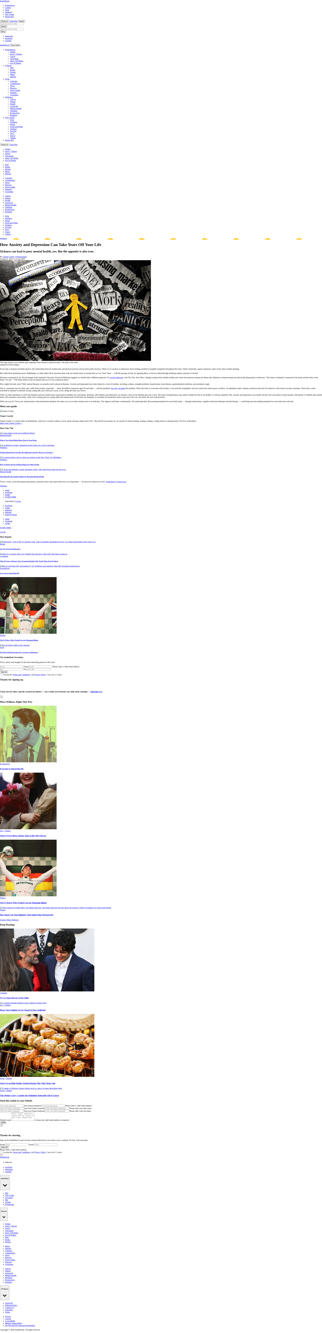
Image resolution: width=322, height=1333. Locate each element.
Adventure (14, 59)
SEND (3, 1123)
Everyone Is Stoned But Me (9, 573)
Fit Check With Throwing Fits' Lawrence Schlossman (19, 652)
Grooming (14, 95)
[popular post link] (48, 542)
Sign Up (4, 672)
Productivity (15, 113)
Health (12, 104)
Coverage (9, 1198)
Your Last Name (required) (34, 1111)
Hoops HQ (9, 17)
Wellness (8, 12)
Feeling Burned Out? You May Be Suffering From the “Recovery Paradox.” (27, 452)
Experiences (10, 5)
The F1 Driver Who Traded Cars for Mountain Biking (19, 640)
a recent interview (116, 377)
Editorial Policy (11, 1305)
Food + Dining (16, 54)
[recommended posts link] (28, 762)
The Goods (9, 14)
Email (26, 667)
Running (13, 115)
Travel (12, 56)
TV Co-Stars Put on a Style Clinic (14, 998)
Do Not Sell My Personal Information (20, 1325)
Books (12, 70)
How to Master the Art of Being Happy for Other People (19, 465)
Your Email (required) (32, 1106)
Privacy (8, 1316)
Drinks (12, 52)
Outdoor (13, 129)
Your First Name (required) (34, 1108)
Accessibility (10, 1321)
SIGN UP (4, 1147)
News (12, 86)
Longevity (14, 106)
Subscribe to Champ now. (116, 482)
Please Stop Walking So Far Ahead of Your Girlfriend (23, 1010)
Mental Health (15, 108)
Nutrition (13, 111)
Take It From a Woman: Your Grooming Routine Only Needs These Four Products (29, 561)
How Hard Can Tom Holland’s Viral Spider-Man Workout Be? (27, 915)
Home (12, 124)
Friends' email (5, 1120)
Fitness (13, 102)
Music (12, 74)
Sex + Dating (5, 831)
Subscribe (13, 21)
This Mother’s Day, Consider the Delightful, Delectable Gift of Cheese (29, 1095)
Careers (8, 1319)
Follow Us (4, 21)
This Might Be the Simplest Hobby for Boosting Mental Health (22, 477)
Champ (8, 1202)
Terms (7, 1312)
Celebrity (13, 81)
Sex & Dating (15, 63)
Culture (8, 8)
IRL (6, 1200)
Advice (13, 99)
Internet (13, 77)
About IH (9, 1303)
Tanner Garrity (9, 257)
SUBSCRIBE (10, 497)
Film (12, 68)
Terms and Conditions (21, 675)
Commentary (15, 84)
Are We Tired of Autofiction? (10, 549)
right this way (96, 692)
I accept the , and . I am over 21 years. (32, 675)
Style (7, 10)
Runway (13, 88)
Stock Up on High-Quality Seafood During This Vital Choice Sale (27, 1083)
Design (13, 72)
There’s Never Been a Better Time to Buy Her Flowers (23, 836)
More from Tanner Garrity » (11, 423)
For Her (13, 131)
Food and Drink (16, 127)
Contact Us (9, 1308)
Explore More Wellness (9, 920)
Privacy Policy (40, 675)
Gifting (13, 138)
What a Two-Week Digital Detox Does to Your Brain (18, 440)
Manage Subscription (13, 1323)
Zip (25, 669)
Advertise (9, 1310)
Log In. (18, 501)
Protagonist (9, 1204)
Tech (12, 133)
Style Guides (15, 90)
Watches (13, 93)
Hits (6, 1193)
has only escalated (118, 388)
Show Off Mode (16, 61)
